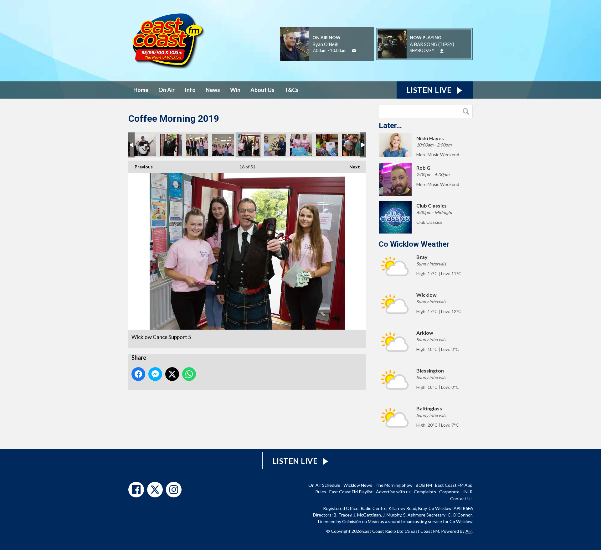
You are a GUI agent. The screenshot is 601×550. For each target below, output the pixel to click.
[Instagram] (174, 489)
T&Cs (292, 89)
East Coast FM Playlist (351, 491)
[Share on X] (172, 374)
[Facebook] (136, 489)
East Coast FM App (454, 485)
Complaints (425, 491)
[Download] (442, 51)
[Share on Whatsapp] (189, 374)
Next (351, 166)
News (213, 89)
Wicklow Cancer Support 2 (197, 145)
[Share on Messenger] (155, 374)
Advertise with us (393, 491)
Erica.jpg (327, 145)
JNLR (468, 491)
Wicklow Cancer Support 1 (223, 145)
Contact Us (461, 498)
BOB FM (424, 485)
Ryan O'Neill (325, 44)
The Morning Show (394, 485)
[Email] (354, 51)
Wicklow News (357, 485)
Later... (390, 125)
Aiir (468, 531)
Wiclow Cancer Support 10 (301, 145)
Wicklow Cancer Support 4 (171, 145)
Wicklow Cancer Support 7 (145, 145)
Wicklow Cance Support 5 (249, 145)
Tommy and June (353, 145)
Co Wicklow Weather (414, 244)
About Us (262, 89)
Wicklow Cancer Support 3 (275, 145)
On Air (166, 89)
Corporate (449, 491)
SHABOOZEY (422, 50)
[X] (155, 489)
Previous (140, 166)
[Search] (467, 111)
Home (140, 89)
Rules (320, 491)
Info (190, 89)
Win (235, 89)
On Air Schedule (324, 485)
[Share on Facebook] (138, 374)
